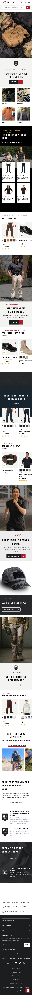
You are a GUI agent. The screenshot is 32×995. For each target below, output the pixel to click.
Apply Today (13, 858)
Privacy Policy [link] (16, 975)
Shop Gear (14, 81)
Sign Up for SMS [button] (10, 949)
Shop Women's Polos (14, 556)
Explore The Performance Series (12, 142)
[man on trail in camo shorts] (12, 759)
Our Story (14, 685)
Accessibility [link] (16, 979)
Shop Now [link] (16, 403)
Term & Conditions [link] (16, 972)
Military (5, 103)
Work (4, 122)
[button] (15, 224)
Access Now (14, 322)
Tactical (20, 103)
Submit (27, 945)
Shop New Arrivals (16, 802)
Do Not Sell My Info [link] (16, 983)
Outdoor (20, 122)
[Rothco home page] (8, 2)
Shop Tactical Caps (8, 609)
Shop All (4, 336)
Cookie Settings (16, 968)
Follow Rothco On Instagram (17, 745)
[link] (21, 2)
